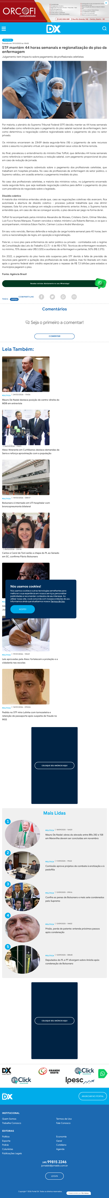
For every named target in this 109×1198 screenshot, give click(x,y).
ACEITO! (22, 609)
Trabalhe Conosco (11, 1123)
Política (7, 40)
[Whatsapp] (63, 297)
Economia (61, 1136)
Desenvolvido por (79, 1193)
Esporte (6, 1141)
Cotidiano (61, 1144)
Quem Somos (9, 1118)
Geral (59, 1141)
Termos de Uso (64, 1118)
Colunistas (7, 1149)
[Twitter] (52, 297)
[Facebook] (41, 297)
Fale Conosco (63, 1123)
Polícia (5, 1144)
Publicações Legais (12, 1153)
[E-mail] (74, 297)
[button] (53, 283)
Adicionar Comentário (54, 337)
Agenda (60, 1149)
